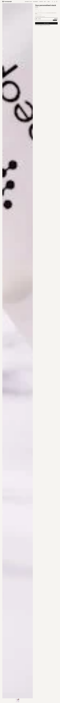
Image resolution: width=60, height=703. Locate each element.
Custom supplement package (40, 16)
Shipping (41, 25)
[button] (35, 2)
